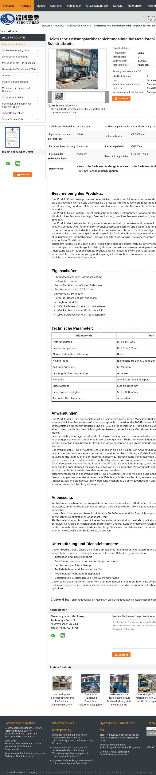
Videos (40, 5)
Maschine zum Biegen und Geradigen (16, 90)
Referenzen (135, 5)
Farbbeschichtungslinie (79, 25)
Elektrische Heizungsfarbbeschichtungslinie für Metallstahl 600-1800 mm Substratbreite (78, 109)
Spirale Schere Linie (12, 119)
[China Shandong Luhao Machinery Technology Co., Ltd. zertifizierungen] (12, 137)
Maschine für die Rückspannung (19, 63)
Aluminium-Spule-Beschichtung (112, 599)
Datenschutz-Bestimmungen (21, 772)
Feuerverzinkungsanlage (15, 82)
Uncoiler (6, 75)
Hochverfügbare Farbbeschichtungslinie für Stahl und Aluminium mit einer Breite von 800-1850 (62, 701)
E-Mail (150, 747)
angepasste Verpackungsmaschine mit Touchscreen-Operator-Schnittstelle (72, 762)
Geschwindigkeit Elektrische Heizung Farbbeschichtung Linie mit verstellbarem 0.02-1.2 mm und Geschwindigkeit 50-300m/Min (24, 732)
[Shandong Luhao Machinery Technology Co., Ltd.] (21, 19)
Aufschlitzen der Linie (13, 113)
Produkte (25, 5)
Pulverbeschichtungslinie (15, 56)
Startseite (8, 5)
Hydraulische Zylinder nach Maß (19, 69)
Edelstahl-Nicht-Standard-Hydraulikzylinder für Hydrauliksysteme (120, 746)
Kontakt (118, 5)
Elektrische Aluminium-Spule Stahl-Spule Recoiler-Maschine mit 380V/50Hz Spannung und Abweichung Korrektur (72, 739)
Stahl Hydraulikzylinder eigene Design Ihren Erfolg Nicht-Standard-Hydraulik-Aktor (119, 737)
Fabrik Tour (74, 5)
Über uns (56, 5)
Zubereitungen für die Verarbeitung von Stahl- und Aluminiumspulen (25, 755)
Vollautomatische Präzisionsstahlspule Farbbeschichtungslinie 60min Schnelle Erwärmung (119, 701)
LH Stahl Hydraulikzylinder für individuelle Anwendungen (115, 753)
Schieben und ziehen (13, 97)
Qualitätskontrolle (97, 5)
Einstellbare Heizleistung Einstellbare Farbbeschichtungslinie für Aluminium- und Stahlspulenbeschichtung (90, 703)
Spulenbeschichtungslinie (15, 50)
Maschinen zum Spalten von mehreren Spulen (16, 105)
